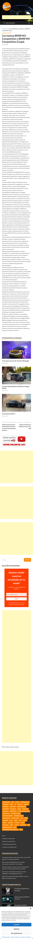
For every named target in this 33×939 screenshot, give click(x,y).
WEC (15, 827)
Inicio (3, 835)
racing (25, 818)
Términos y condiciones (15, 937)
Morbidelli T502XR (21, 905)
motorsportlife (13, 811)
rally (20, 820)
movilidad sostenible (7, 815)
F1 (15, 804)
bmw (13, 802)
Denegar (16, 929)
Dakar (11, 804)
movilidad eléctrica (15, 813)
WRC (21, 829)
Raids (11, 820)
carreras (17, 802)
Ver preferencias (16, 933)
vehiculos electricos (7, 827)
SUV (28, 825)
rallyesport (10, 822)
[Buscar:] (16, 560)
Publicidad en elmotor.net (9, 844)
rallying (22, 822)
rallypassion (5, 825)
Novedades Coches (6, 33)
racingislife (5, 820)
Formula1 (26, 804)
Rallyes (4, 822)
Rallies (15, 820)
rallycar (25, 820)
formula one (12, 806)
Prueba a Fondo (6, 818)
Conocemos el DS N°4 (8, 414)
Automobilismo (6, 802)
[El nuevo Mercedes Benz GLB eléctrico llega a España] (16, 376)
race (22, 818)
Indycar (19, 809)
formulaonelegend (21, 806)
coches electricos (25, 802)
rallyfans (17, 822)
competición (5, 804)
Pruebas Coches (15, 818)
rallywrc (17, 825)
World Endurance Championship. (10, 829)
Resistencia (23, 825)
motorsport (5, 811)
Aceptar (16, 924)
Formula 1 (20, 804)
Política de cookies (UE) (8, 841)
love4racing (25, 809)
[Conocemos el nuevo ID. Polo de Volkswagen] (16, 350)
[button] (30, 908)
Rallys (11, 825)
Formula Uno (6, 809)
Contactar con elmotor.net (9, 847)
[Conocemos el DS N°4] (16, 403)
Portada (4, 28)
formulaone (5, 806)
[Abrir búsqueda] (29, 23)
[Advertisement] (17, 17)
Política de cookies (6, 937)
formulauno (13, 809)
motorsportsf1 (6, 813)
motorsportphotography (23, 811)
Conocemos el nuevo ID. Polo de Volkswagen (15, 361)
